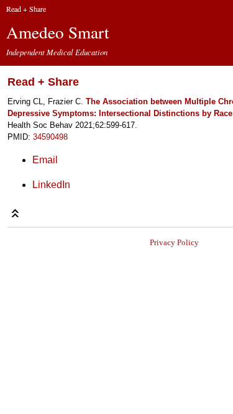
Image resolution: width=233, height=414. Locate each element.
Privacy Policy (174, 242)
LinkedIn (51, 184)
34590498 (50, 137)
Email (45, 160)
